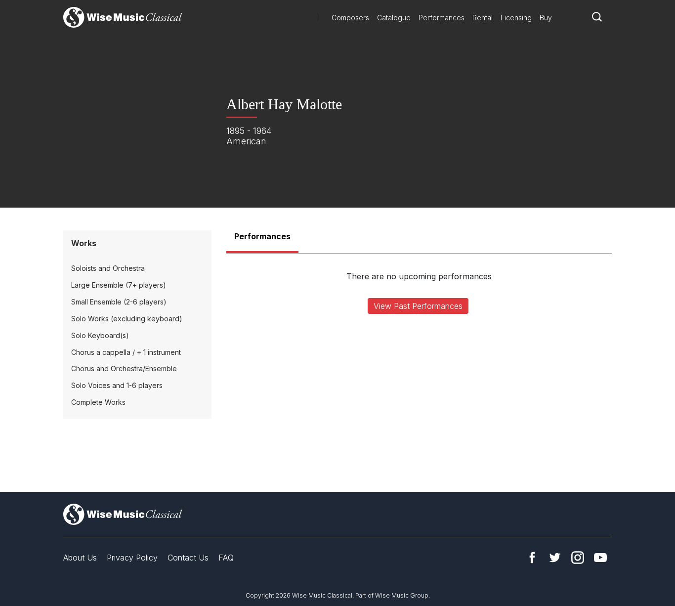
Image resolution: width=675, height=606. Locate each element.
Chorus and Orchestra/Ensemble (124, 368)
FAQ (226, 558)
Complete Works (98, 402)
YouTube (600, 557)
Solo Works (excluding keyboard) (126, 318)
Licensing (516, 17)
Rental (482, 17)
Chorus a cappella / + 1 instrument (126, 352)
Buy (546, 17)
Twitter (554, 557)
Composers (350, 17)
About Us (80, 558)
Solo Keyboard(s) (100, 335)
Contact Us (188, 558)
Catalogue (394, 17)
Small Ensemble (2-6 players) (119, 302)
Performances (441, 17)
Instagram (577, 557)
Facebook (532, 557)
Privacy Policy (132, 558)
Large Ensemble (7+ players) (118, 285)
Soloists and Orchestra (108, 268)
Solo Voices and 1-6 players (117, 385)
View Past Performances (418, 306)
